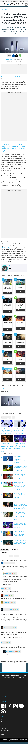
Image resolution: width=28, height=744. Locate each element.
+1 (15, 573)
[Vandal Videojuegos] (14, 4)
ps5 (10, 417)
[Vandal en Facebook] (3, 705)
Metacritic (16, 1)
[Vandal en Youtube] (21, 705)
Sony (3, 1)
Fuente (2, 388)
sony (13, 417)
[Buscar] (22, 4)
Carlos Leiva (9, 59)
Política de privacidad (5, 726)
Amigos (4, 552)
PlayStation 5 (18, 77)
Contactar (3, 721)
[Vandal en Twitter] (9, 705)
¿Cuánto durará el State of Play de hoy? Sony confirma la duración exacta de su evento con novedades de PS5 (20, 432)
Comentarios (5, 549)
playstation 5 (4, 417)
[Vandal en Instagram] (15, 705)
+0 (9, 588)
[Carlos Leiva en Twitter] (10, 268)
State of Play (6, 248)
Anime (12, 1)
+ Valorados (14, 549)
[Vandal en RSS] (3, 710)
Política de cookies (5, 730)
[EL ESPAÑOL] (26, 4)
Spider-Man (21, 1)
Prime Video (7, 1)
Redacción (3, 719)
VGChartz (3, 734)
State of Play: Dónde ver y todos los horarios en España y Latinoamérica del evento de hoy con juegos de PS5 (7, 432)
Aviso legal (3, 728)
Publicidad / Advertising (6, 723)
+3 (13, 563)
